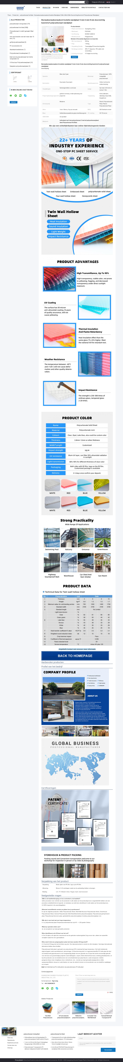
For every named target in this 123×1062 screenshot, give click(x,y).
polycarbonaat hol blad (26, 15)
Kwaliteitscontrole (89, 7)
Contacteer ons (104, 7)
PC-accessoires (15, 46)
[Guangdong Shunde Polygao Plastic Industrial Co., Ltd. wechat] (21, 95)
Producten (46, 7)
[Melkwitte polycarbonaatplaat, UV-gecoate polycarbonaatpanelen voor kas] (78, 1007)
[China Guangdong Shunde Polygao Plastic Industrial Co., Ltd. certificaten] (14, 79)
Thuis (38, 7)
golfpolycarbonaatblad (17, 42)
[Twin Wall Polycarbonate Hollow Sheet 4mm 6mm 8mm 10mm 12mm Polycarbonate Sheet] (47, 1007)
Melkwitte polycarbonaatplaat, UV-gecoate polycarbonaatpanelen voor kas (78, 1017)
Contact (74, 57)
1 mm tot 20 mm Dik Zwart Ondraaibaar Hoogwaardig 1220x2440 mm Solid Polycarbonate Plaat (36, 1043)
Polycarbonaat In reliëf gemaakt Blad (21, 31)
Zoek (86, 2)
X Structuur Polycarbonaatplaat (20, 62)
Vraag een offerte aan (98, 2)
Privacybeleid (19, 1060)
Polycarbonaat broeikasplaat (19, 53)
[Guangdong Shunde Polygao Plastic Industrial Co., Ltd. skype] (26, 95)
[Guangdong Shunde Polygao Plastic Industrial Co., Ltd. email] (12, 95)
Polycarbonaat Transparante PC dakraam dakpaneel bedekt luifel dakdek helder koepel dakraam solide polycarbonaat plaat (36, 1048)
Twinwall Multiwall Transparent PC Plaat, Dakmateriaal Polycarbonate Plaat (106, 1017)
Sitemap (10, 1048)
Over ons (65, 7)
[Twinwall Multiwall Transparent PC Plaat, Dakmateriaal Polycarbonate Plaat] (106, 1007)
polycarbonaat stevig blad (18, 24)
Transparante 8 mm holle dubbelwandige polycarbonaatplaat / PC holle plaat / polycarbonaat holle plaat (64, 1038)
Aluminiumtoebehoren (16, 49)
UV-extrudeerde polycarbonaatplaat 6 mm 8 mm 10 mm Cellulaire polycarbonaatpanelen (63, 1017)
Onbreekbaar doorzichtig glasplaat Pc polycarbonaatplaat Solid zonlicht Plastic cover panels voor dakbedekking (37, 1038)
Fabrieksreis (74, 7)
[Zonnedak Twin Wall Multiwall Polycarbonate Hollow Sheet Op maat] (91, 1007)
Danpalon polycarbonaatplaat (19, 66)
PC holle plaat (80, 967)
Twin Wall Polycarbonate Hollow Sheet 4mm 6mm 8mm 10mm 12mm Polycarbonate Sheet (47, 1017)
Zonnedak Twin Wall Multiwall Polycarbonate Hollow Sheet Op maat (92, 1017)
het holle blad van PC (51, 967)
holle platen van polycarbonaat (66, 967)
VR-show (56, 7)
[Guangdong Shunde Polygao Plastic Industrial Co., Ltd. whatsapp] (16, 95)
